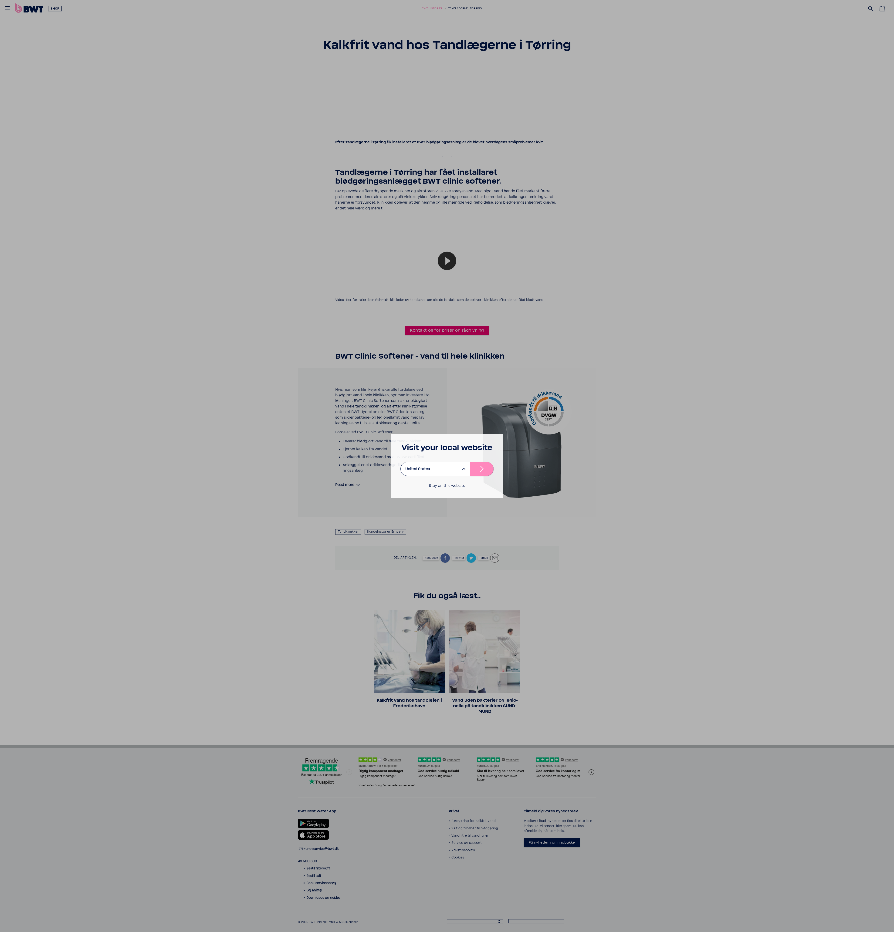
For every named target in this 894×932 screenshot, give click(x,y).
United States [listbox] (417, 469)
